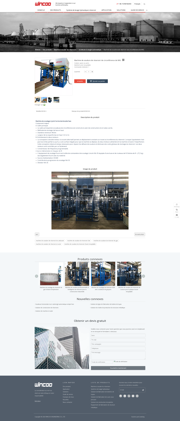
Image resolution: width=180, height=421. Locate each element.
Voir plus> (38, 401)
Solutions (65, 392)
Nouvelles (66, 399)
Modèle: (38, 111)
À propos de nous (68, 397)
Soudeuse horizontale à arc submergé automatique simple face (54, 304)
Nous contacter (67, 402)
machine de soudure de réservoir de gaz (106, 240)
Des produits (67, 386)
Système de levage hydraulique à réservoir (81, 10)
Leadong (141, 417)
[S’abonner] (143, 390)
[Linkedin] (124, 395)
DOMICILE (41, 10)
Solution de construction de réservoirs (46, 308)
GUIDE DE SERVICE (137, 10)
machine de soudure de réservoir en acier (48, 244)
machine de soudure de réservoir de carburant (50, 240)
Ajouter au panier (99, 81)
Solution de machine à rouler (44, 311)
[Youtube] (133, 395)
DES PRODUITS (55, 10)
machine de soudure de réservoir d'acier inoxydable (80, 244)
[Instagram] (137, 395)
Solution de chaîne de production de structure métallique (108, 308)
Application (66, 389)
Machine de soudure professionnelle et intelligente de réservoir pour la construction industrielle (77, 289)
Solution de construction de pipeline (102, 402)
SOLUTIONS (121, 10)
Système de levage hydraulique (100, 389)
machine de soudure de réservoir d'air (78, 240)
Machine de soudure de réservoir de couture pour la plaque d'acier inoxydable (129, 289)
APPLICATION (106, 10)
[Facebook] (120, 395)
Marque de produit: (78, 111)
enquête (80, 81)
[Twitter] (128, 395)
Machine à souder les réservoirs (100, 386)
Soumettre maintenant (118, 368)
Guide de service (68, 394)
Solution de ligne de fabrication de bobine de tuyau (106, 304)
